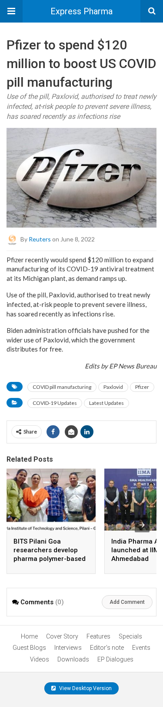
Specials (130, 636)
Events (141, 647)
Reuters (40, 238)
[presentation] (142, 525)
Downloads (73, 659)
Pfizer (142, 387)
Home (29, 636)
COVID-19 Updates (55, 403)
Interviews (68, 647)
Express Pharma (81, 11)
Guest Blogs (29, 647)
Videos (39, 659)
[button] (11, 11)
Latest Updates (106, 403)
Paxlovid (113, 387)
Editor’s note (107, 647)
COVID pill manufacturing (62, 387)
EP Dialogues (115, 659)
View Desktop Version (85, 688)
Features (98, 636)
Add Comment (127, 602)
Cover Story (62, 636)
